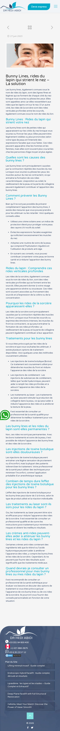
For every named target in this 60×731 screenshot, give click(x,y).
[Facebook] (28, 727)
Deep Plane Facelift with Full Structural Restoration (27, 695)
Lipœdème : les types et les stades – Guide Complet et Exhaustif (29, 685)
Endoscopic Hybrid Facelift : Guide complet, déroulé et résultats (29, 674)
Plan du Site (11, 662)
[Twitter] (32, 727)
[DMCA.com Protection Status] (13, 656)
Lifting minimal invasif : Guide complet (26, 665)
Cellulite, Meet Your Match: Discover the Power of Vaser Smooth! (28, 706)
